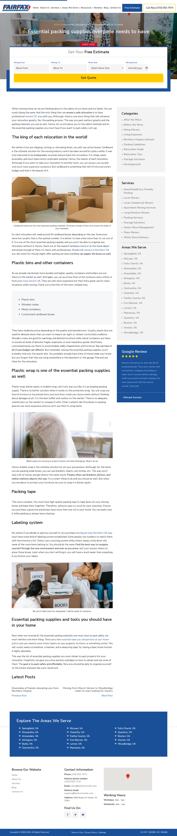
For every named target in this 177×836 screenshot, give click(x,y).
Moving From (19, 62)
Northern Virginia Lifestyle (139, 139)
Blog (106, 7)
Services (55, 7)
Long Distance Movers (137, 212)
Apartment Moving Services (140, 207)
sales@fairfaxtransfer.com (84, 786)
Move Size (92, 62)
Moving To (55, 62)
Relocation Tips (133, 154)
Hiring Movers (132, 129)
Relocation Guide (134, 149)
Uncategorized (132, 164)
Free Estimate (132, 7)
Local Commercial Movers (138, 202)
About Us (45, 7)
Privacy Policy (91, 832)
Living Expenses (133, 134)
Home (36, 7)
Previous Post (19, 695)
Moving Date (131, 62)
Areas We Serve (70, 7)
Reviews (98, 7)
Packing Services (133, 217)
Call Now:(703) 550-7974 (159, 7)
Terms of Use (77, 832)
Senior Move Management (139, 227)
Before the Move (133, 124)
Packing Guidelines (134, 144)
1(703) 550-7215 (72, 781)
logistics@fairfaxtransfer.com (78, 793)
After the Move (132, 119)
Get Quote (88, 78)
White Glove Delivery (136, 237)
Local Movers (131, 197)
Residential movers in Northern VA (90, 250)
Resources (86, 7)
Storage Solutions (134, 159)
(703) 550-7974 (79, 774)
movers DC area (33, 116)
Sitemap (102, 832)
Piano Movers (131, 232)
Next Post (107, 695)
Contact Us (115, 7)
